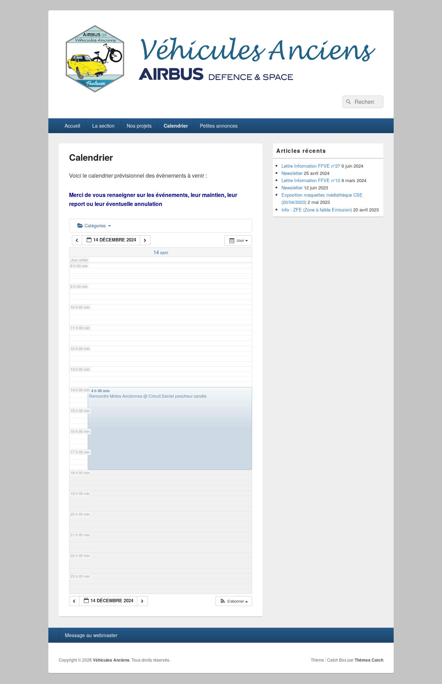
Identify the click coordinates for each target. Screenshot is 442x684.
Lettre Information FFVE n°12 (310, 180)
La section (103, 125)
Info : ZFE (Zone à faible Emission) (316, 209)
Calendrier (176, 125)
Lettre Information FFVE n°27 (310, 165)
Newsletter (291, 173)
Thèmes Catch (369, 660)
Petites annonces (219, 125)
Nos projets (139, 125)
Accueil (72, 125)
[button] (233, 601)
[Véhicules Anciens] (221, 93)
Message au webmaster (91, 635)
